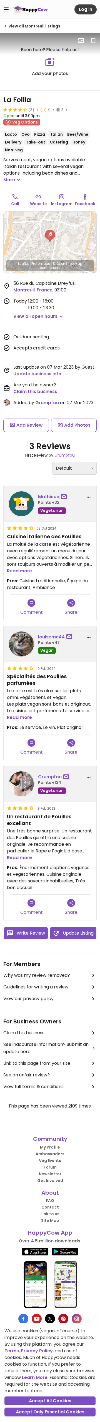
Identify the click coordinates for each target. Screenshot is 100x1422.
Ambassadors (50, 1154)
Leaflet (23, 263)
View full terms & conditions (33, 1086)
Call (15, 204)
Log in (85, 9)
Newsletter (50, 1174)
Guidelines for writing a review (35, 987)
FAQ (50, 1200)
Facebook (85, 204)
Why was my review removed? (36, 975)
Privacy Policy (37, 1351)
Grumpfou (47, 402)
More (9, 180)
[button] (50, 236)
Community (50, 1139)
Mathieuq (48, 497)
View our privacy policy (28, 998)
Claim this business (35, 391)
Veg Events (50, 1160)
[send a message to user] (65, 497)
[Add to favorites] (93, 40)
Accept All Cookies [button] (50, 1401)
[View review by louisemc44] (21, 644)
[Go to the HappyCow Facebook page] (23, 1319)
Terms (11, 1351)
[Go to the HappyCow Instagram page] (77, 1319)
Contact (50, 1207)
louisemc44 (51, 637)
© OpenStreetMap (67, 263)
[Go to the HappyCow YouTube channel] (37, 1319)
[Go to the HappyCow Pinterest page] (63, 1319)
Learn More (35, 1377)
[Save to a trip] (81, 40)
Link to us (50, 1214)
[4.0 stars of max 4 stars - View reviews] (15, 109)
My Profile (50, 1147)
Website (38, 204)
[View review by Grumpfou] (21, 784)
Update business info (37, 374)
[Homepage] (30, 9)
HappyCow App (50, 1233)
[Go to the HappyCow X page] (50, 1319)
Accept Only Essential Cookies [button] (50, 1412)
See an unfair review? (26, 1075)
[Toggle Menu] (6, 9)
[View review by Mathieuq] (21, 503)
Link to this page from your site (36, 1063)
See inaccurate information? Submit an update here (46, 1048)
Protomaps (40, 263)
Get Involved (50, 1180)
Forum (50, 1167)
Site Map (50, 1220)
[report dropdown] (88, 497)
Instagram (61, 204)
